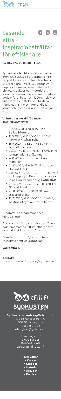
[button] (56, 4)
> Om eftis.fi (30, 357)
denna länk (36, 241)
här (17, 216)
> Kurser (31, 360)
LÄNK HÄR (31, 139)
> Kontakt (30, 374)
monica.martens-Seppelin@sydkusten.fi (29, 261)
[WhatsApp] (55, 32)
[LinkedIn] (48, 32)
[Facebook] (40, 32)
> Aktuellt (30, 370)
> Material (30, 367)
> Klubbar (30, 363)
